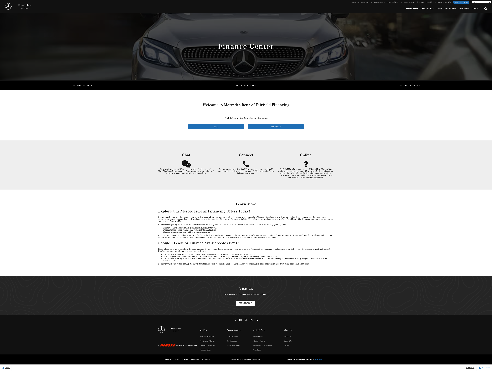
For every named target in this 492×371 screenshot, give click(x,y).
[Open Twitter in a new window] (235, 320)
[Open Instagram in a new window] (252, 320)
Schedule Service (461, 2)
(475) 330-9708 (429, 2)
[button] (485, 9)
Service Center (258, 336)
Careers (287, 345)
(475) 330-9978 (413, 2)
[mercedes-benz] (8, 6)
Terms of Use (206, 359)
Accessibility (168, 359)
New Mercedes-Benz (207, 336)
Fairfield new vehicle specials (184, 228)
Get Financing (232, 341)
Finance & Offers (450, 8)
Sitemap (185, 359)
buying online (209, 237)
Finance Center (232, 336)
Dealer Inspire (318, 359)
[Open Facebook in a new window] (240, 320)
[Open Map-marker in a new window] (257, 320)
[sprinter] (412, 9)
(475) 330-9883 (446, 2)
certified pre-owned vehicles (198, 232)
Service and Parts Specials (262, 345)
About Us (475, 8)
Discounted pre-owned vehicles (176, 230)
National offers (169, 232)
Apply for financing (248, 264)
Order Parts (257, 350)
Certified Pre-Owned (207, 345)
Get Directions (245, 303)
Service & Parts (464, 8)
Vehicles (439, 8)
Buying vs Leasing (410, 85)
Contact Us (288, 341)
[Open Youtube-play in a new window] (246, 320)
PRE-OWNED (276, 127)
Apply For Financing (81, 85)
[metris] (427, 9)
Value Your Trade (246, 85)
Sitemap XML (195, 359)
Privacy (177, 359)
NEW (216, 127)
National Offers (205, 350)
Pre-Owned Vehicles (207, 341)
